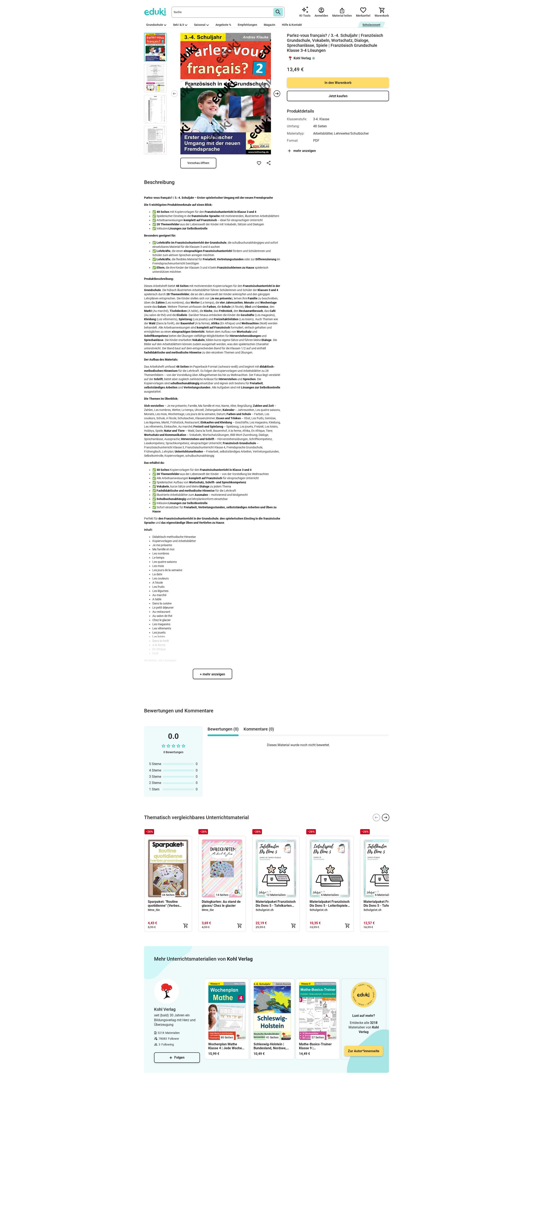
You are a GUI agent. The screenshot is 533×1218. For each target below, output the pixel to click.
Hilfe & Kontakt (292, 24)
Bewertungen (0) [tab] (223, 729)
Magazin (269, 24)
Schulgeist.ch (265, 910)
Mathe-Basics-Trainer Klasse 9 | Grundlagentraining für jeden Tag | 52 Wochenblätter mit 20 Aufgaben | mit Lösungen (316, 1046)
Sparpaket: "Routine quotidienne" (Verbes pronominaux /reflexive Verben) (165, 904)
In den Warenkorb (338, 83)
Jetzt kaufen (338, 96)
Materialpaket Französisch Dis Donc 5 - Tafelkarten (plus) (383, 904)
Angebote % (223, 24)
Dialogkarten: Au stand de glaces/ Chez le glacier (221, 904)
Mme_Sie (154, 910)
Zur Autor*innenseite (363, 1051)
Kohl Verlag (302, 58)
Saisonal (199, 24)
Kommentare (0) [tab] (259, 729)
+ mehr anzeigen (212, 674)
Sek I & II (178, 24)
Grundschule (154, 24)
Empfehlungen (247, 24)
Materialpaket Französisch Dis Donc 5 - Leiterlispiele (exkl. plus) (330, 904)
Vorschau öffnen (198, 163)
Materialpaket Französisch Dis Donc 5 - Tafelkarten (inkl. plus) (276, 904)
